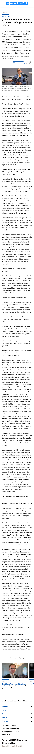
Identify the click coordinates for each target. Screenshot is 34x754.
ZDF (15, 740)
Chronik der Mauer (9, 743)
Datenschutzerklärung (10, 728)
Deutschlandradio (9, 725)
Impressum (6, 734)
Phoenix (20, 740)
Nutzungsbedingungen (10, 731)
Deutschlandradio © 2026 (12, 746)
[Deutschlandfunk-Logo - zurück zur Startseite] (17, 3)
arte (26, 740)
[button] (3, 3)
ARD (11, 740)
